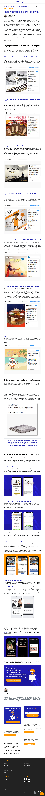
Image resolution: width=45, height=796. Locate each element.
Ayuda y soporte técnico (8, 782)
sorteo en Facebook (21, 393)
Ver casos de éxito (29, 744)
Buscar (32, 715)
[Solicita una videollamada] (22, 675)
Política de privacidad (8, 789)
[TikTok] (24, 781)
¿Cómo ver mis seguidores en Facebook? (11, 743)
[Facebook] (26, 779)
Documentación (26, 763)
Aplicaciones (6, 765)
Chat (42, 793)
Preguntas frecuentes (8, 770)
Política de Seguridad (30, 789)
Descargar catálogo (10, 735)
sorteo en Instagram (13, 49)
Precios (5, 767)
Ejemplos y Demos (27, 765)
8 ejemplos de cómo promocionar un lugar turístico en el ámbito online (11, 747)
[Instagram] (24, 779)
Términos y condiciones (19, 789)
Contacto (5, 779)
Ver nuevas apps (29, 732)
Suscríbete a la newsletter (8, 781)
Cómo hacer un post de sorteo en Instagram (12, 750)
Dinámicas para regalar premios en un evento (12, 753)
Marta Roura (7, 694)
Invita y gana (10, 586)
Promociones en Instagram (9, 8)
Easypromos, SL (15, 787)
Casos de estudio (27, 768)
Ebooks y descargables (28, 767)
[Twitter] (29, 779)
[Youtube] (29, 781)
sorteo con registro (17, 457)
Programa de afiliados (8, 772)
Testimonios (6, 768)
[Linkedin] (26, 781)
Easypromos (6, 763)
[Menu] (5, 1)
